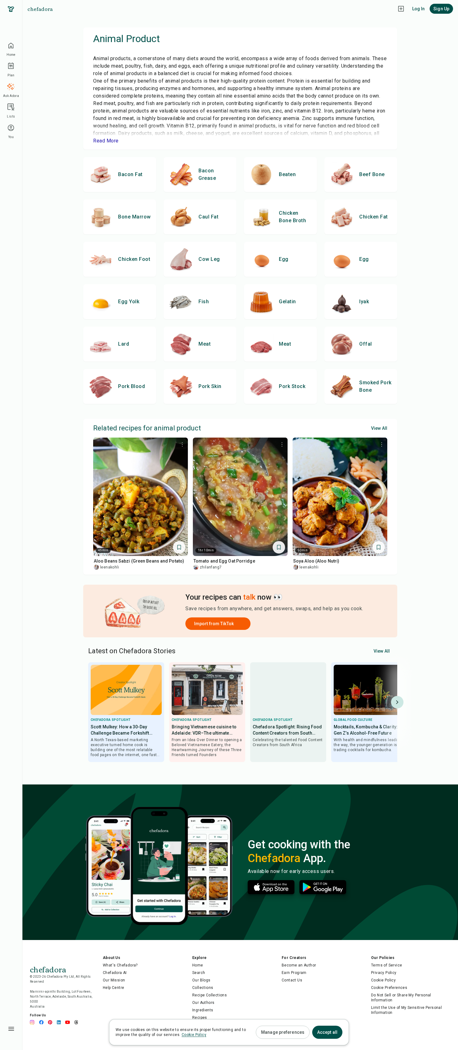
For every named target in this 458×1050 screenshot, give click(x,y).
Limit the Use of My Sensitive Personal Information (406, 1010)
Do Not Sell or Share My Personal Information (401, 997)
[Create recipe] (401, 8)
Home (197, 965)
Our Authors (203, 1002)
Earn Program (294, 973)
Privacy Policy (384, 973)
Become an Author (299, 965)
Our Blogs (201, 980)
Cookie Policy (383, 980)
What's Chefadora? (120, 965)
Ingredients (202, 1010)
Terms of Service (386, 965)
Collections (202, 987)
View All (379, 428)
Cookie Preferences (389, 987)
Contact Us (292, 980)
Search (198, 973)
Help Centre (113, 987)
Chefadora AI (115, 973)
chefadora (40, 8)
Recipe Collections (209, 995)
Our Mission (114, 980)
